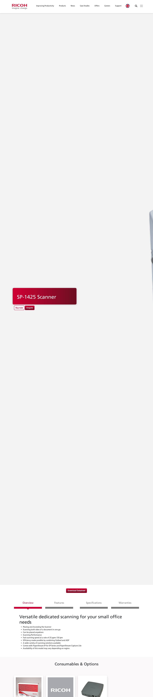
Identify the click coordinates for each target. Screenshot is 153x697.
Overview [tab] (28, 602)
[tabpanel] (76, 633)
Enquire (29, 308)
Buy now (19, 308)
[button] (45, 6)
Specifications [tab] (94, 602)
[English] (127, 6)
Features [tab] (59, 602)
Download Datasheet (76, 591)
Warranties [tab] (125, 602)
